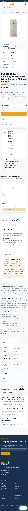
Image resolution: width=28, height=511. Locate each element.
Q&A (4, 379)
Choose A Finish (4, 102)
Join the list (5, 453)
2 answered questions (21, 84)
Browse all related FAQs (9, 392)
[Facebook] (6, 474)
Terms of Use (4, 498)
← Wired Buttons (4, 12)
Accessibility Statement (19, 495)
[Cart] (25, 4)
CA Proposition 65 (4, 496)
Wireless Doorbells (5, 481)
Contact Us (17, 483)
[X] (1, 474)
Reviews (5, 373)
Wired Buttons (9, 124)
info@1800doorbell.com (6, 472)
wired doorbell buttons (10, 329)
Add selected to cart (14, 209)
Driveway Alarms (4, 485)
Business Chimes (4, 480)
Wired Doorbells (4, 483)
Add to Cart (14, 114)
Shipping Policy (4, 499)
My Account (17, 481)
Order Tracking (18, 486)
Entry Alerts (3, 486)
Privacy (2, 495)
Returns (16, 498)
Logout (16, 488)
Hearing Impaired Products (6, 488)
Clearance (3, 489)
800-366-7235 (4, 1)
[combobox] (14, 7)
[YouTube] (3, 474)
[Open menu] (2, 4)
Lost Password (18, 485)
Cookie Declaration (18, 496)
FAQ (15, 480)
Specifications (7, 342)
